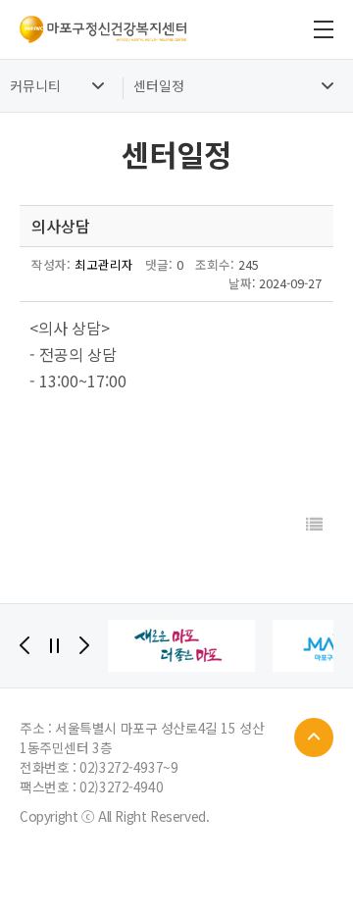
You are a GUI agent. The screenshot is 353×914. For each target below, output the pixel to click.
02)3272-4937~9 (128, 767)
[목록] (314, 524)
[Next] (84, 645)
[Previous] (24, 645)
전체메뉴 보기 (323, 29)
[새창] (181, 646)
